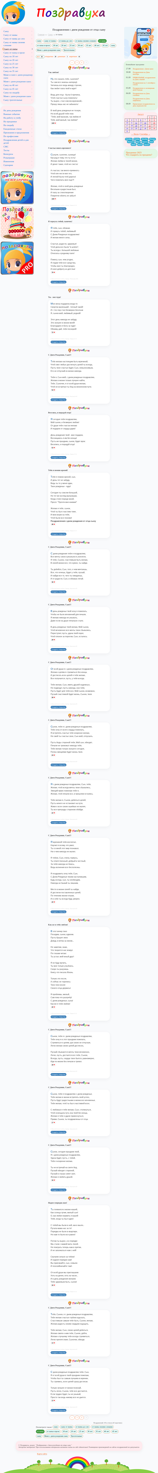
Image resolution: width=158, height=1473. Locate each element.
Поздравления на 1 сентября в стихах (144, 84)
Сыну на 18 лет (10, 56)
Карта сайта (42, 1454)
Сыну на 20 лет (10, 60)
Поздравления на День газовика (141, 94)
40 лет (96, 45)
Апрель (145, 142)
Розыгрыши (9, 157)
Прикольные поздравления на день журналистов (144, 105)
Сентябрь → (145, 134)
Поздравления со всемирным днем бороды (143, 89)
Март (138, 142)
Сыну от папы (10, 49)
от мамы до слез (65, 41)
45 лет (105, 45)
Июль (140, 144)
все (40, 57)
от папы (102, 41)
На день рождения (12, 110)
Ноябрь (136, 139)
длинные (63, 56)
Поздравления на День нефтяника (141, 99)
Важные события (11, 114)
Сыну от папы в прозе (14, 52)
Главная (41, 34)
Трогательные (69, 50)
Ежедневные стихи (12, 129)
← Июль (134, 134)
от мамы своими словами (85, 41)
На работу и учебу (12, 118)
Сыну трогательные (12, 100)
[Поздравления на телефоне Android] (140, 43)
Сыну (6, 31)
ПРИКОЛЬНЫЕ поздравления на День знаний (144, 78)
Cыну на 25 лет (10, 64)
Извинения (8, 161)
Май (151, 142)
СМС (5, 146)
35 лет (88, 45)
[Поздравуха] (17, 13)
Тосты (6, 150)
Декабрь (145, 139)
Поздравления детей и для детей (16, 141)
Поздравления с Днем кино (143, 69)
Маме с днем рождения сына (48, 50)
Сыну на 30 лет (10, 67)
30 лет (80, 45)
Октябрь (129, 139)
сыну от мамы (50, 41)
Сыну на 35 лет (10, 71)
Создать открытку (58, 133)
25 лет (72, 45)
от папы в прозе (43, 45)
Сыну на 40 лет (10, 85)
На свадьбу (8, 125)
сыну (39, 41)
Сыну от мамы (10, 35)
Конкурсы (8, 154)
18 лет (55, 45)
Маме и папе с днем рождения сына (17, 76)
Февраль (131, 142)
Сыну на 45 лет (10, 89)
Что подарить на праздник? (139, 155)
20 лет (63, 45)
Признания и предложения (16, 132)
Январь (152, 139)
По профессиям (10, 136)
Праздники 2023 (133, 152)
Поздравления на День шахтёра (141, 73)
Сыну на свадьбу (11, 92)
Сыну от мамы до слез (14, 38)
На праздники (10, 121)
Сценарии (8, 165)
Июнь (133, 144)
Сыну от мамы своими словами (14, 44)
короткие (74, 56)
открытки (50, 56)
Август (141, 114)
